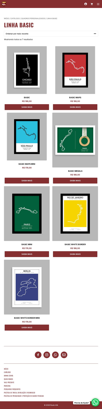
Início (6, 19)
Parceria (7, 386)
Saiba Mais (27, 107)
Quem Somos (8, 379)
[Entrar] (86, 4)
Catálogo (15, 19)
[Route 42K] (4, 4)
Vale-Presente (9, 382)
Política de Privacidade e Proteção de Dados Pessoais (24, 396)
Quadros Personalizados (33, 19)
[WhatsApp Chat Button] (95, 402)
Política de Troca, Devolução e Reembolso (19, 392)
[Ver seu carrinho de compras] (92, 4)
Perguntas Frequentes (12, 389)
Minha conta (8, 375)
